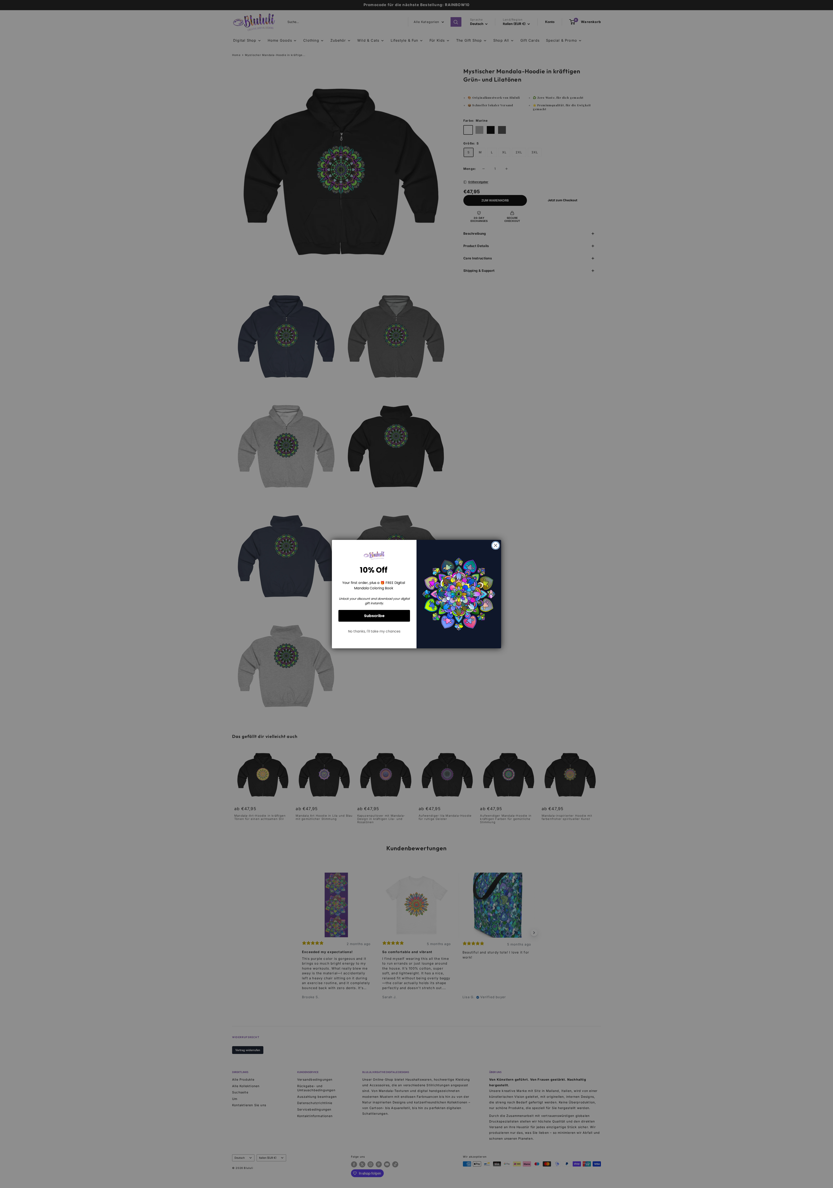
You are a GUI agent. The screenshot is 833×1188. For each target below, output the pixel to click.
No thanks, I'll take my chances (374, 631)
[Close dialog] (495, 545)
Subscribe (374, 615)
